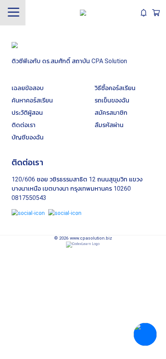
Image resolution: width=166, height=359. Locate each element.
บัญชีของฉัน (28, 137)
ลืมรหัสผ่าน (109, 125)
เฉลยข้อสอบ (28, 88)
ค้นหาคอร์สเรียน (32, 100)
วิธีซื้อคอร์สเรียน (115, 88)
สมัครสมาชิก (111, 112)
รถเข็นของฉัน (112, 100)
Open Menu (12, 12)
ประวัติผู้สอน (27, 112)
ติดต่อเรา (24, 125)
